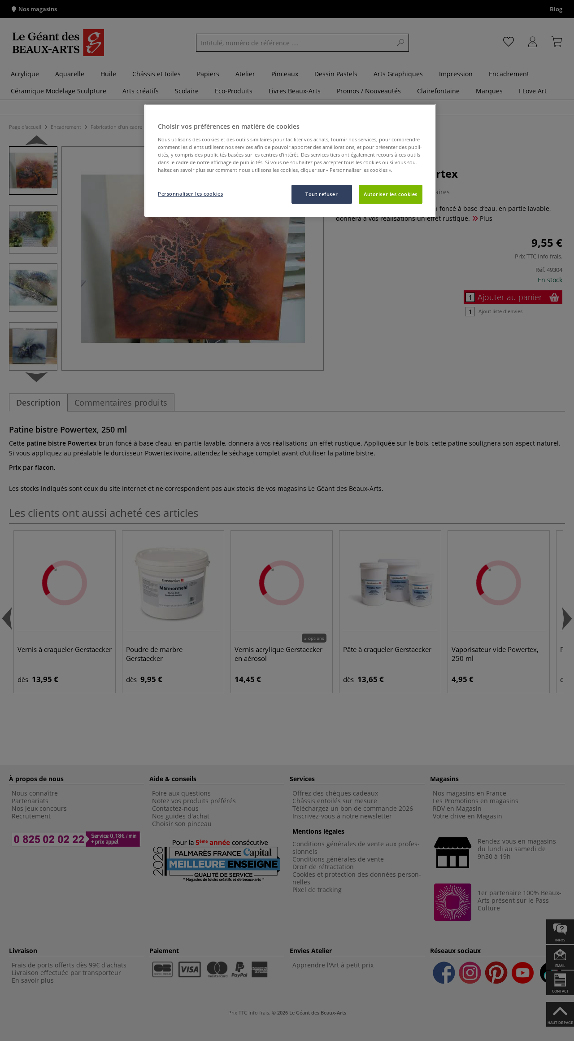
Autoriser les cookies (390, 194)
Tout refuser (321, 194)
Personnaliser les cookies (190, 193)
